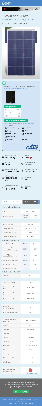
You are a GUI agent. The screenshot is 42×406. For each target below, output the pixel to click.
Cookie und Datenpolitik (25, 399)
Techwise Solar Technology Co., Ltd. (16, 88)
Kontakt (35, 399)
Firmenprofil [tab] (31, 202)
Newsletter (21, 401)
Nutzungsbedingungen (9, 399)
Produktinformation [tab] (13, 202)
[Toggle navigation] (39, 2)
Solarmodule (6, 24)
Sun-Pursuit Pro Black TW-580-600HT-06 (21, 86)
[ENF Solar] (6, 3)
